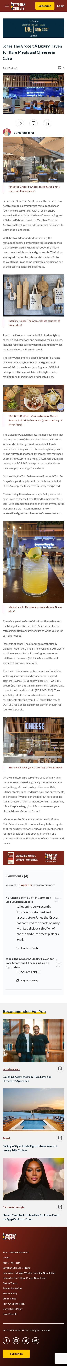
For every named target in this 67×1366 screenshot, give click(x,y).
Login (60, 5)
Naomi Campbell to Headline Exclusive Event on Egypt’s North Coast (31, 1217)
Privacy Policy (10, 1293)
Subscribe (44, 5)
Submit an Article (12, 1288)
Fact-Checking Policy (14, 1303)
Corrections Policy (13, 1309)
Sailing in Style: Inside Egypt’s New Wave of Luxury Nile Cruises (30, 1148)
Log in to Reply (29, 947)
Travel (6, 1138)
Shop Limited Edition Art (16, 1252)
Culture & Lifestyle (13, 1207)
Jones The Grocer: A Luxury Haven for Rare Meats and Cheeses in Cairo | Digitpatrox (29, 963)
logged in (26, 884)
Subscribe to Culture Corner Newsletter (25, 1278)
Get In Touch (10, 1283)
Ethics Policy (9, 1298)
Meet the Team (11, 1262)
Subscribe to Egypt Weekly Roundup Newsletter (29, 1273)
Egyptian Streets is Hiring (16, 1267)
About (6, 1257)
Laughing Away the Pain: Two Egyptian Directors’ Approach (27, 1078)
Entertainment (11, 1068)
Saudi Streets (10, 1314)
